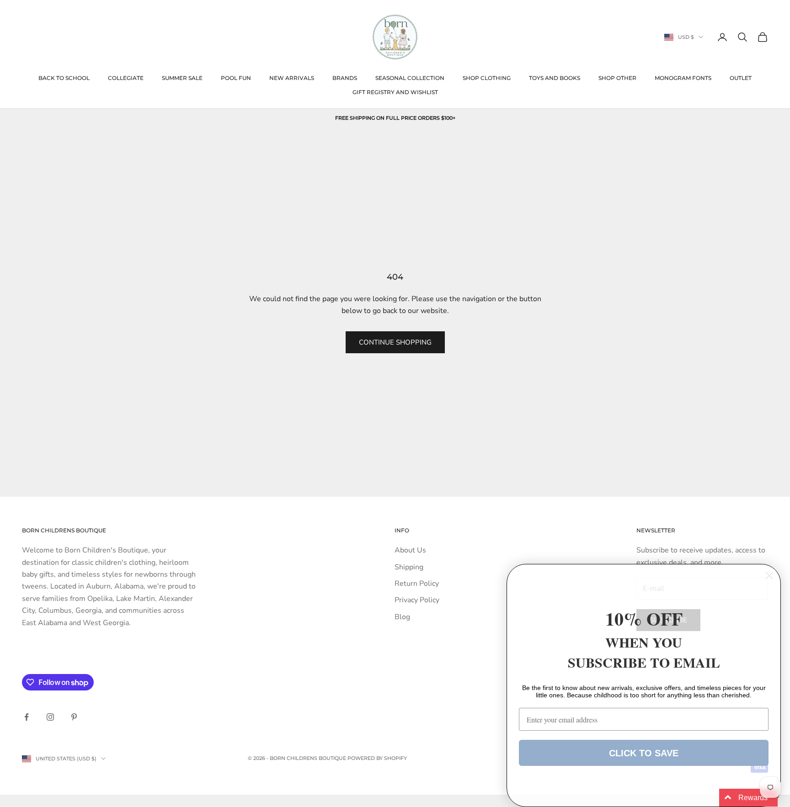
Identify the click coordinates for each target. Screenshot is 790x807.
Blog (402, 617)
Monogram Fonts (683, 77)
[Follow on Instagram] (50, 717)
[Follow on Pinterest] (74, 717)
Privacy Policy (417, 600)
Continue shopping (395, 342)
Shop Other (617, 77)
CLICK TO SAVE (643, 753)
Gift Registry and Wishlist (395, 92)
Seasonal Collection (409, 77)
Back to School (64, 77)
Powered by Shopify (377, 758)
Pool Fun (236, 77)
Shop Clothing (487, 77)
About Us (410, 550)
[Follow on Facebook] (26, 717)
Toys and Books (554, 77)
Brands (344, 77)
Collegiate (126, 77)
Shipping (409, 567)
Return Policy (417, 584)
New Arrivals (291, 77)
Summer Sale (182, 77)
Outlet (741, 77)
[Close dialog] (769, 576)
